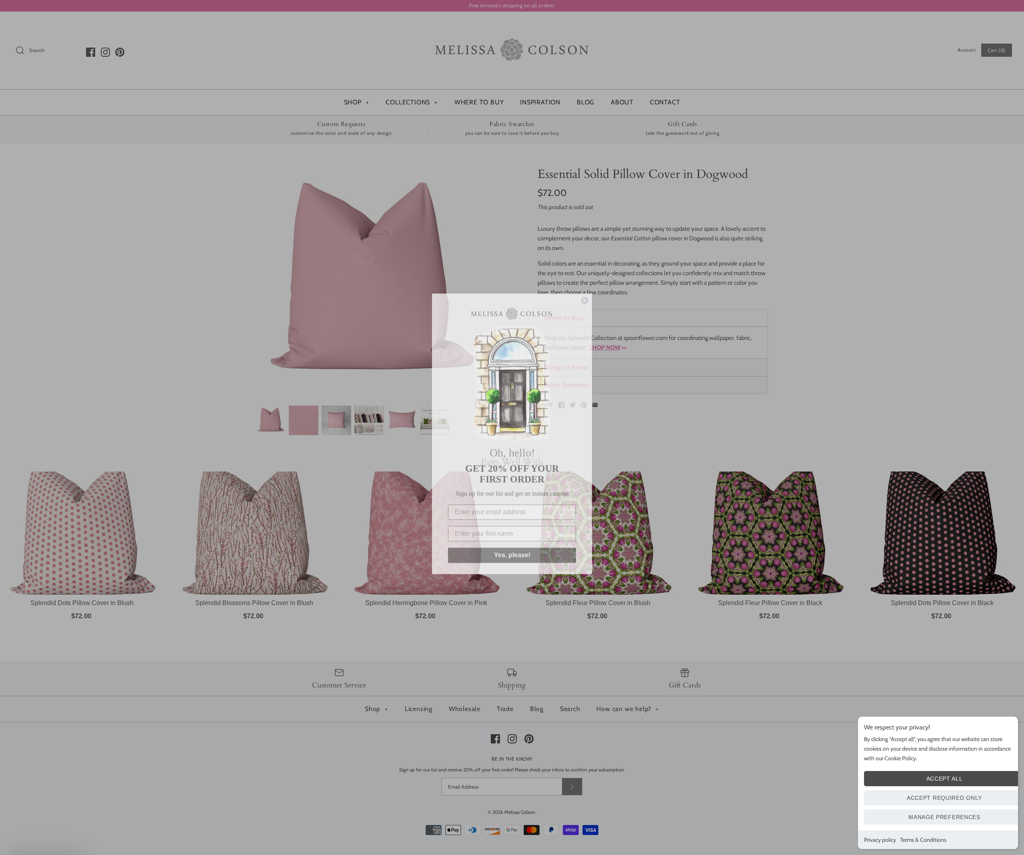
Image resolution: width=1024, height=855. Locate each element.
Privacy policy (880, 839)
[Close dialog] (585, 294)
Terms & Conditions (923, 839)
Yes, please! (512, 548)
